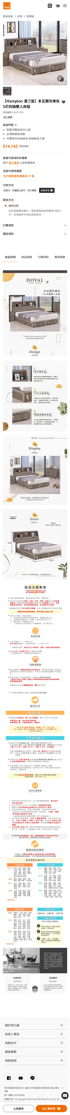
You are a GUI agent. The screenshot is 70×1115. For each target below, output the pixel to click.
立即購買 (18, 1108)
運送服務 (59, 257)
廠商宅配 (14, 205)
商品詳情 (10, 257)
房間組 (30, 16)
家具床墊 (8, 16)
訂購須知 (43, 257)
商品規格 (26, 257)
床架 (19, 16)
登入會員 (14, 162)
